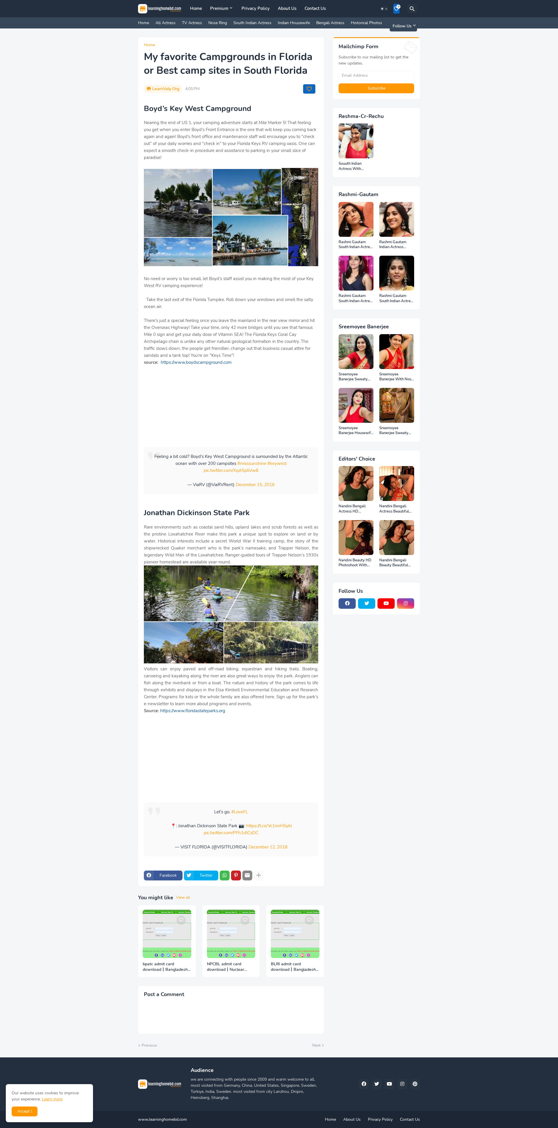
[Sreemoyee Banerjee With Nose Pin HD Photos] (396, 351)
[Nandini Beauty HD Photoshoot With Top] (356, 537)
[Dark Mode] (384, 9)
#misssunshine (251, 463)
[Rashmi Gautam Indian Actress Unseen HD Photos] (396, 219)
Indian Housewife (294, 23)
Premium (219, 8)
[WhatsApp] (225, 875)
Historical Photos (366, 23)
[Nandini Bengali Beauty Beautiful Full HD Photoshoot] (396, 537)
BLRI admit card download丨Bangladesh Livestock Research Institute (293, 967)
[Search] (412, 9)
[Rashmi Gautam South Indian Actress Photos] (356, 273)
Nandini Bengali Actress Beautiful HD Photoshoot (394, 509)
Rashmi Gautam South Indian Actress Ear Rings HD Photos (396, 298)
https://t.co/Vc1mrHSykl (269, 826)
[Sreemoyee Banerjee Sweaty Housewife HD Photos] (396, 405)
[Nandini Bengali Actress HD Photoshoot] (356, 483)
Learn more (52, 1099)
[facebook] (347, 603)
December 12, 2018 (267, 847)
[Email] (247, 875)
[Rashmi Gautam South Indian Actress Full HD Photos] (356, 219)
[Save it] (309, 89)
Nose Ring (217, 23)
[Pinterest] (236, 875)
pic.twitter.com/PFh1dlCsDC (231, 833)
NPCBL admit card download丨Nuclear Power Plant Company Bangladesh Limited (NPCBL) (228, 967)
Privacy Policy (256, 8)
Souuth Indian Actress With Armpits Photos (352, 166)
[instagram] (405, 603)
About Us (287, 8)
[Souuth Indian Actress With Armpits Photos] (356, 140)
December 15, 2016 (255, 485)
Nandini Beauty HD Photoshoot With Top (355, 563)
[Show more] (259, 875)
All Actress (165, 23)
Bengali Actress (330, 23)
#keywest (277, 463)
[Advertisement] (231, 406)
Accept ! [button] (24, 1111)
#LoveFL (239, 812)
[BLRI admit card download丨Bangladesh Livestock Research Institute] (295, 934)
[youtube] (386, 603)
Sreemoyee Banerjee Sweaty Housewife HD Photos (393, 431)
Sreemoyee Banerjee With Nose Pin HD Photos (396, 377)
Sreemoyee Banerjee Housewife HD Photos (356, 431)
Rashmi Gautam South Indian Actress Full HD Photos (356, 245)
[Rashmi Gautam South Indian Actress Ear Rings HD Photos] (396, 273)
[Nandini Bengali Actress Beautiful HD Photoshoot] (396, 483)
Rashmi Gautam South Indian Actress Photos (356, 298)
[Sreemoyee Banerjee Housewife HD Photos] (356, 405)
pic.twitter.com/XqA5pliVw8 (231, 470)
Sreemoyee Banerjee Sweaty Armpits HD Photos (355, 377)
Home (196, 8)
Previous (149, 1045)
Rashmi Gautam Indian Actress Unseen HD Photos (395, 245)
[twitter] (366, 603)
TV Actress (192, 23)
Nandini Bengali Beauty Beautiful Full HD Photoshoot (395, 563)
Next (316, 1045)
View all (183, 897)
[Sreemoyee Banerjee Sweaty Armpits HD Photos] (356, 351)
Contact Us (315, 8)
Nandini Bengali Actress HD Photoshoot (352, 509)
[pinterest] (415, 1084)
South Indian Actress (252, 23)
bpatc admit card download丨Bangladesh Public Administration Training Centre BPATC (165, 967)
